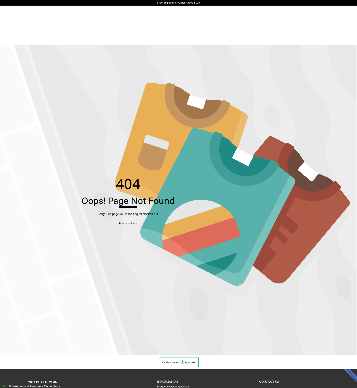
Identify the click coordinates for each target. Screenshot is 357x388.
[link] (128, 223)
